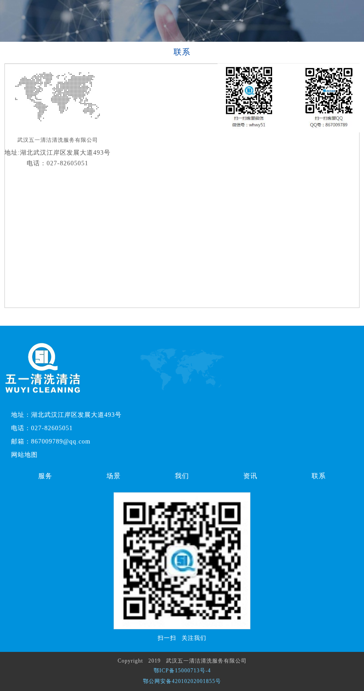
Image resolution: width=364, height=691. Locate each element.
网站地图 (24, 454)
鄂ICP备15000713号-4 (182, 670)
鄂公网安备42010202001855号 (182, 681)
